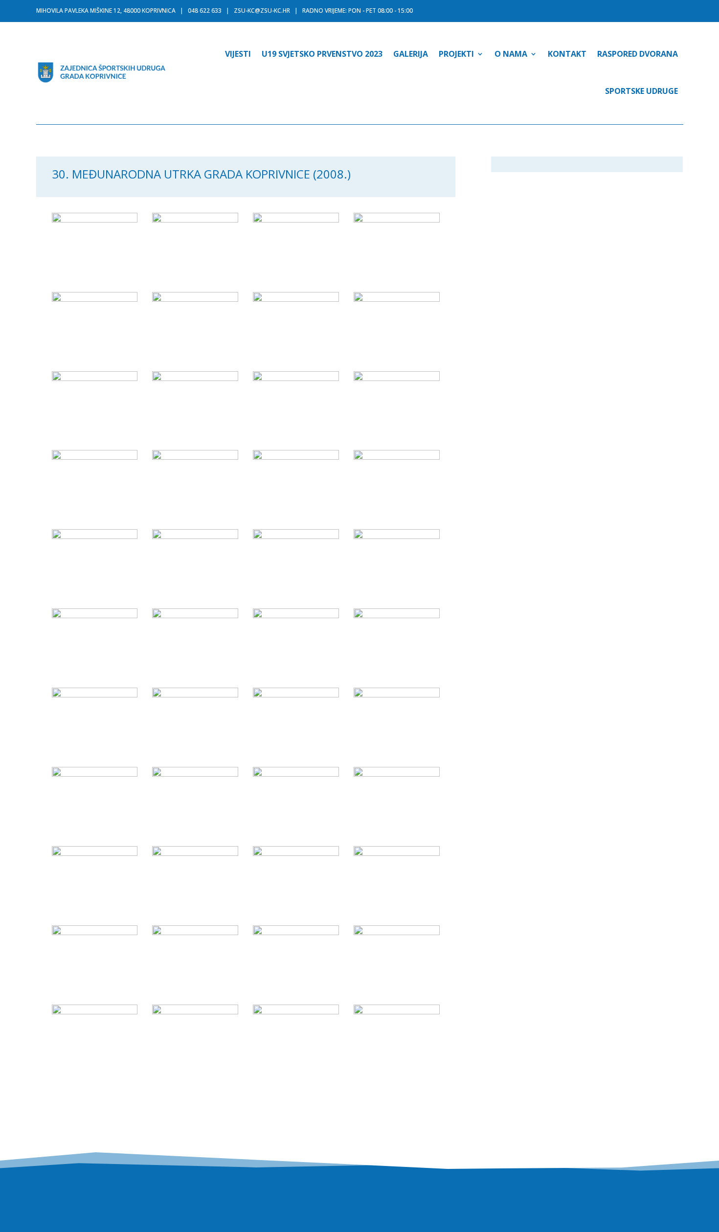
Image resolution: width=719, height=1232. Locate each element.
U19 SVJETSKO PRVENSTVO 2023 (322, 53)
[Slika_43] (296, 1011)
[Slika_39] (296, 932)
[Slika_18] (195, 536)
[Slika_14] (195, 456)
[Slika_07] (296, 298)
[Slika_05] (95, 298)
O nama (510, 53)
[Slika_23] (296, 615)
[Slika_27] (296, 694)
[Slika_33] (95, 853)
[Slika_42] (195, 1011)
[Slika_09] (95, 378)
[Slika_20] (397, 536)
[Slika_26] (195, 694)
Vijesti (238, 53)
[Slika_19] (296, 536)
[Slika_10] (195, 378)
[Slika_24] (397, 615)
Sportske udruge (641, 91)
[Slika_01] (95, 219)
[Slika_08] (397, 298)
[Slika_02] (195, 219)
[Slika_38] (195, 932)
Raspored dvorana (637, 53)
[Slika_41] (95, 1011)
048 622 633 (205, 10)
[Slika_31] (296, 773)
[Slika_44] (397, 1011)
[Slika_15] (296, 456)
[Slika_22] (195, 615)
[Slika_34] (195, 853)
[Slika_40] (397, 932)
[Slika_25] (95, 694)
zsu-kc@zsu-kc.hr (262, 10)
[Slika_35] (296, 853)
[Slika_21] (95, 615)
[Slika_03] (296, 219)
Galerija (410, 53)
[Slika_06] (195, 298)
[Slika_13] (95, 456)
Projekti (456, 53)
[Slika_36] (397, 853)
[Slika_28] (397, 694)
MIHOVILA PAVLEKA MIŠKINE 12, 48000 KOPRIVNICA (106, 10)
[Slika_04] (397, 219)
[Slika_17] (95, 536)
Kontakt (567, 53)
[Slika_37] (95, 932)
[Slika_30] (195, 773)
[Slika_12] (397, 378)
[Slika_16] (397, 456)
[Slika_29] (95, 773)
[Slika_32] (397, 773)
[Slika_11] (296, 378)
